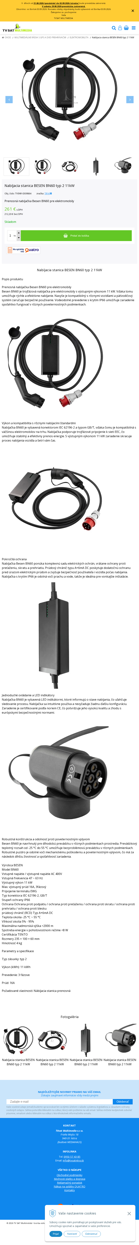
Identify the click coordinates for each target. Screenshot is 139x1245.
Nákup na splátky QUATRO (69, 1186)
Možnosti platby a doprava (69, 1179)
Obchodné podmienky (69, 1175)
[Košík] (126, 28)
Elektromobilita (79, 37)
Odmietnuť (91, 1233)
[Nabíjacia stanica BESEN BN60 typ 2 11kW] (69, 96)
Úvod (8, 37)
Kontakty (69, 1190)
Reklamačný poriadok (69, 1182)
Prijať (56, 1233)
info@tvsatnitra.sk (73, 1160)
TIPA (47, 193)
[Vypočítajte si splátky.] (23, 250)
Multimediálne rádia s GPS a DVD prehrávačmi (40, 37)
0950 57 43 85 (72, 1156)
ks (15, 235)
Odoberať (123, 1101)
